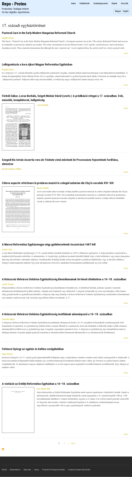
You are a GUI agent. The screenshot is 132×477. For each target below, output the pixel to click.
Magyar (118, 11)
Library (36, 470)
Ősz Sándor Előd (43, 389)
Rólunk (4, 470)
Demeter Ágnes (8, 319)
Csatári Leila (7, 249)
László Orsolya (8, 284)
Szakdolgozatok (100, 3)
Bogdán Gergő (7, 38)
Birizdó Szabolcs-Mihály (11, 169)
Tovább (125, 53)
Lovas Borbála (42, 105)
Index (73, 3)
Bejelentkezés (15, 470)
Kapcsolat (27, 470)
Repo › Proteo (14, 4)
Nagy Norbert (7, 354)
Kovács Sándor (43, 188)
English (126, 11)
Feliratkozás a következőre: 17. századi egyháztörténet (3, 449)
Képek (114, 3)
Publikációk (85, 3)
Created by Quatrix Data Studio (79, 470)
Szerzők (124, 3)
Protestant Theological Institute (53, 470)
